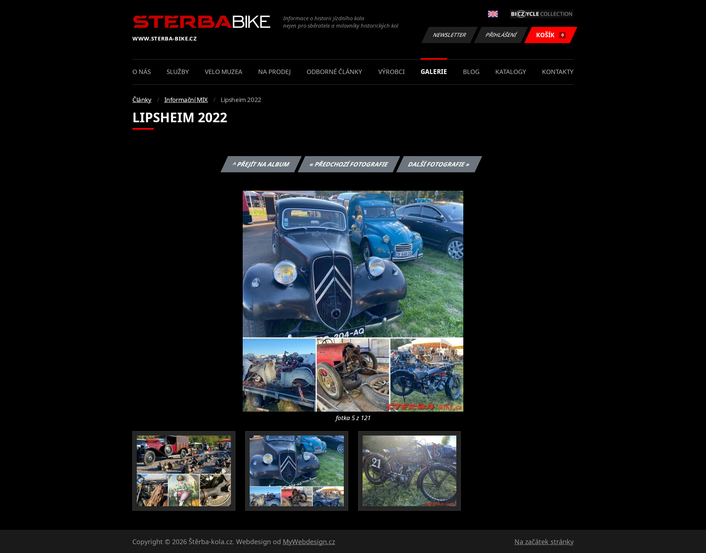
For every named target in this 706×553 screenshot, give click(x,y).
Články (141, 99)
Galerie (434, 71)
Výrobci (391, 71)
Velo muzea (223, 71)
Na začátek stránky (544, 541)
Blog (471, 71)
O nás (141, 71)
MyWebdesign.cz (309, 541)
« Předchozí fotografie (348, 164)
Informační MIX (186, 99)
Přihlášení (501, 34)
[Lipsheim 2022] (353, 300)
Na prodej (274, 71)
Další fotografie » (438, 164)
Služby (178, 71)
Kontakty (558, 71)
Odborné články (334, 71)
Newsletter (450, 34)
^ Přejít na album (261, 164)
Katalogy (510, 71)
